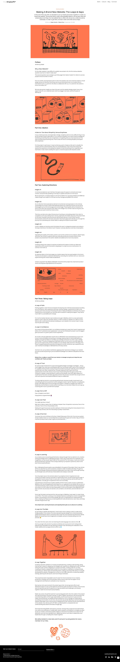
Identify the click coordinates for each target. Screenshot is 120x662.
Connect (114, 1)
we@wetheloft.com (111, 654)
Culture (104, 1)
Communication (60, 9)
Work (98, 1)
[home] (9, 2)
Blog (109, 1)
